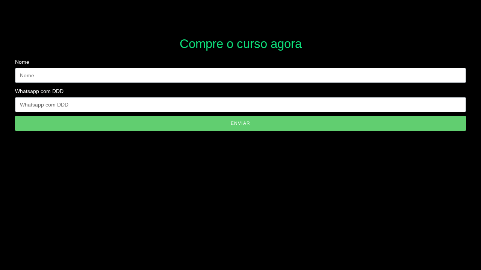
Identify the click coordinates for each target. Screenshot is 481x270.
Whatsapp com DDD (39, 91)
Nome (22, 62)
